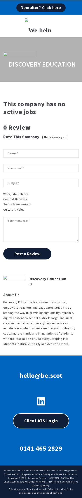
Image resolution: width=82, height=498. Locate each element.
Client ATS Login (41, 420)
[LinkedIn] (41, 401)
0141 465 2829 (41, 448)
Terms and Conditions (66, 481)
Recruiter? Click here (41, 8)
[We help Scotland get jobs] (41, 25)
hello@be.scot (41, 375)
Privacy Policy (41, 485)
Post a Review (27, 253)
